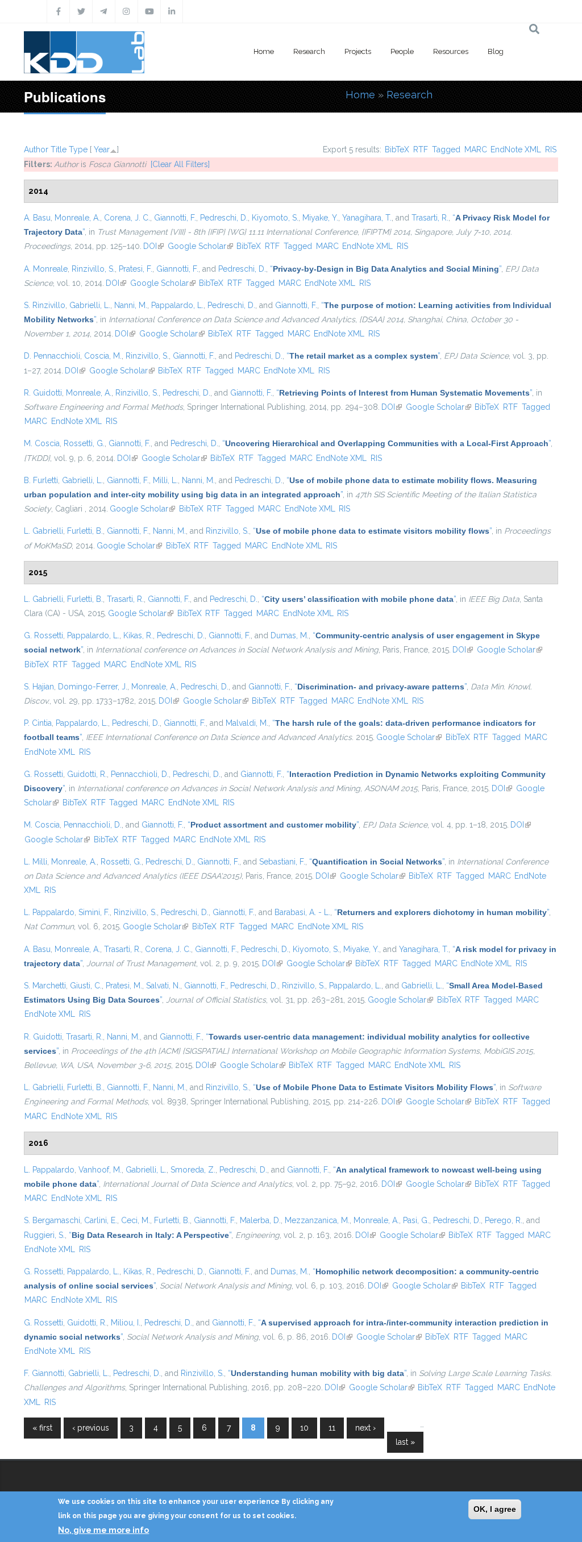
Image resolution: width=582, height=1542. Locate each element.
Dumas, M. (290, 635)
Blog (496, 51)
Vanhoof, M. (100, 1169)
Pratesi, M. (124, 985)
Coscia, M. (103, 355)
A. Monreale (46, 268)
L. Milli (35, 861)
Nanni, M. (130, 305)
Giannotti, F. (175, 217)
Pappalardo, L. (177, 305)
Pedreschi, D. (224, 217)
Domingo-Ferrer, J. (92, 686)
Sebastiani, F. (282, 861)
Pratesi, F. (135, 268)
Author (36, 149)
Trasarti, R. (429, 217)
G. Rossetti (43, 635)
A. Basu (37, 217)
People (402, 51)
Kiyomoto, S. (275, 217)
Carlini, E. (100, 1220)
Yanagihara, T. (367, 217)
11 (332, 1427)
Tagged (446, 149)
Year (102, 149)
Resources (450, 51)
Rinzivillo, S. (93, 268)
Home (263, 51)
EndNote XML (515, 149)
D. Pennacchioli (52, 355)
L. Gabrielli (43, 530)
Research (309, 51)
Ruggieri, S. (44, 1235)
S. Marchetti (45, 985)
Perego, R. (503, 1220)
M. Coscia (42, 443)
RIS (550, 149)
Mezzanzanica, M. (317, 1220)
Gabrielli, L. (89, 305)
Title (58, 149)
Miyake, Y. (320, 217)
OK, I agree (494, 1509)
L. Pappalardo (49, 912)
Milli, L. (165, 480)
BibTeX (397, 149)
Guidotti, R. (87, 774)
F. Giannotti (44, 1373)
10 (304, 1427)
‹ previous (90, 1427)
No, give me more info (103, 1530)
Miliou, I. (125, 1322)
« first (42, 1427)
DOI (153, 246)
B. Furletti (41, 480)
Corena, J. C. (127, 217)
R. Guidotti (43, 392)
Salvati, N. (163, 985)
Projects (357, 51)
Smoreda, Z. (193, 1169)
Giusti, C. (86, 985)
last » (405, 1442)
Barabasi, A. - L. (302, 912)
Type (78, 149)
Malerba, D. (260, 1220)
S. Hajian (39, 686)
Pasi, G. (416, 1220)
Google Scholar (200, 246)
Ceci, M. (135, 1220)
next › (365, 1427)
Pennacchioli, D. (140, 774)
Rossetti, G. (84, 443)
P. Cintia (38, 723)
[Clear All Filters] (180, 164)
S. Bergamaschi (52, 1220)
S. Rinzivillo (44, 305)
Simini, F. (94, 912)
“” (385, 268)
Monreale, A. (77, 217)
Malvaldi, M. (247, 723)
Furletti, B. (85, 530)
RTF (420, 149)
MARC (475, 149)
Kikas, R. (138, 635)
